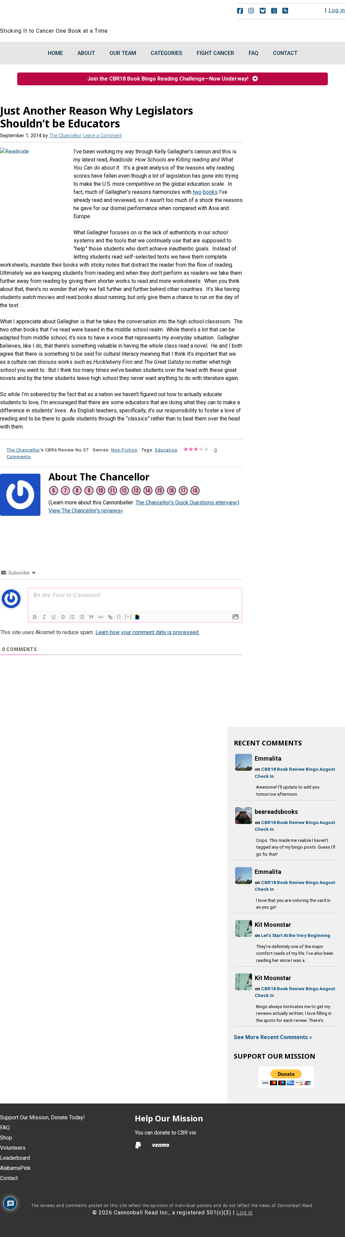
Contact (9, 1178)
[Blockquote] (91, 617)
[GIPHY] (138, 617)
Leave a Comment (102, 136)
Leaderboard (15, 1158)
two (197, 192)
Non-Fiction (124, 449)
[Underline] (53, 617)
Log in (336, 10)
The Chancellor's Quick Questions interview (186, 502)
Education (166, 449)
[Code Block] (100, 617)
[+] (128, 616)
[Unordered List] (82, 617)
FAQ (5, 1127)
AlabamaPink (15, 1168)
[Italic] (44, 617)
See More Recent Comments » (273, 1037)
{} (119, 616)
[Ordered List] (72, 617)
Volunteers (13, 1148)
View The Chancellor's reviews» (86, 510)
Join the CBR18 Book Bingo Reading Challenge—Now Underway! (169, 79)
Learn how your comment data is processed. (147, 632)
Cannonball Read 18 (82, 13)
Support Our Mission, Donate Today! (42, 1117)
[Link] (110, 617)
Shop (6, 1138)
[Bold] (34, 617)
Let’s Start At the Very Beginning (295, 935)
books (210, 192)
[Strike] (63, 617)
